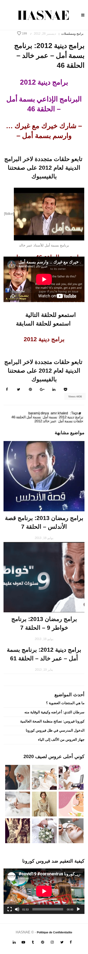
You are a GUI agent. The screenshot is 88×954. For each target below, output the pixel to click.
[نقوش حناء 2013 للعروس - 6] (18, 830)
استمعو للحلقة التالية (50, 314)
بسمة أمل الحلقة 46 (26, 417)
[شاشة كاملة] (9, 909)
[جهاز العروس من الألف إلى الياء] (71, 777)
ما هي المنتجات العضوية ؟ (65, 703)
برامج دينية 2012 (71, 417)
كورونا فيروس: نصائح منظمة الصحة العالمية (52, 721)
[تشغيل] (78, 909)
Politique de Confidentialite (54, 932)
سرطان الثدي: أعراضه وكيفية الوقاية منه (54, 712)
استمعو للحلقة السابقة (43, 323)
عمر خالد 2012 (45, 421)
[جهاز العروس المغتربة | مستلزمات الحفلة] (18, 804)
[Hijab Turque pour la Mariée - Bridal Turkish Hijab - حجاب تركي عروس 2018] (18, 777)
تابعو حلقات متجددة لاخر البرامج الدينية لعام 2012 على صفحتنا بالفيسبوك (43, 168)
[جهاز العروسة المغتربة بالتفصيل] (44, 777)
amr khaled (59, 413)
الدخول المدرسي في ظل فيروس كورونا (55, 730)
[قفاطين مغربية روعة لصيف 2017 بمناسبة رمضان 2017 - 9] (44, 804)
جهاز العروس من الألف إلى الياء (61, 739)
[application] (44, 891)
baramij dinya (38, 413)
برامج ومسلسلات (72, 33)
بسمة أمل (50, 417)
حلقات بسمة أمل (70, 421)
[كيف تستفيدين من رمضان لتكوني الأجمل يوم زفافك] (71, 804)
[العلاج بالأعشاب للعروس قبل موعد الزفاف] (71, 830)
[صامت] (17, 909)
